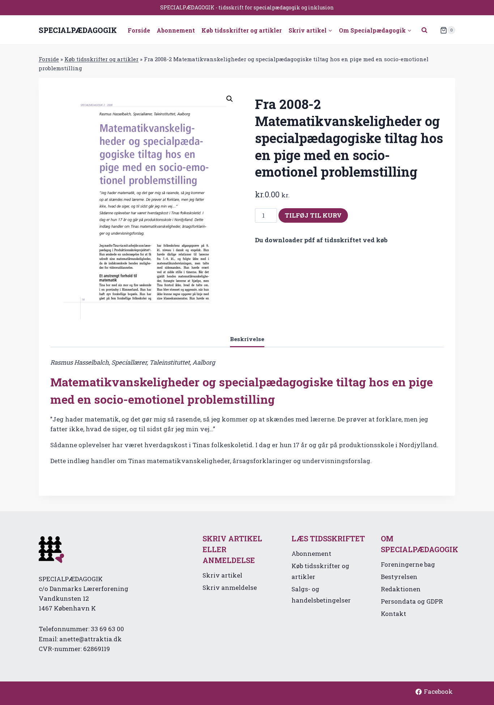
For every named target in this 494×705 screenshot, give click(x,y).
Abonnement (176, 30)
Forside (139, 30)
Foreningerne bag (408, 564)
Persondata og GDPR (412, 601)
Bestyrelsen (399, 576)
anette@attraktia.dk (90, 639)
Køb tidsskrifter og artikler (241, 30)
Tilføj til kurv (313, 215)
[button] (229, 98)
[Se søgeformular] (424, 30)
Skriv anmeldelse (230, 587)
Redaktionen (401, 589)
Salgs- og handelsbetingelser (321, 594)
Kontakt (393, 613)
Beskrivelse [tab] (247, 339)
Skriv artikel (222, 575)
